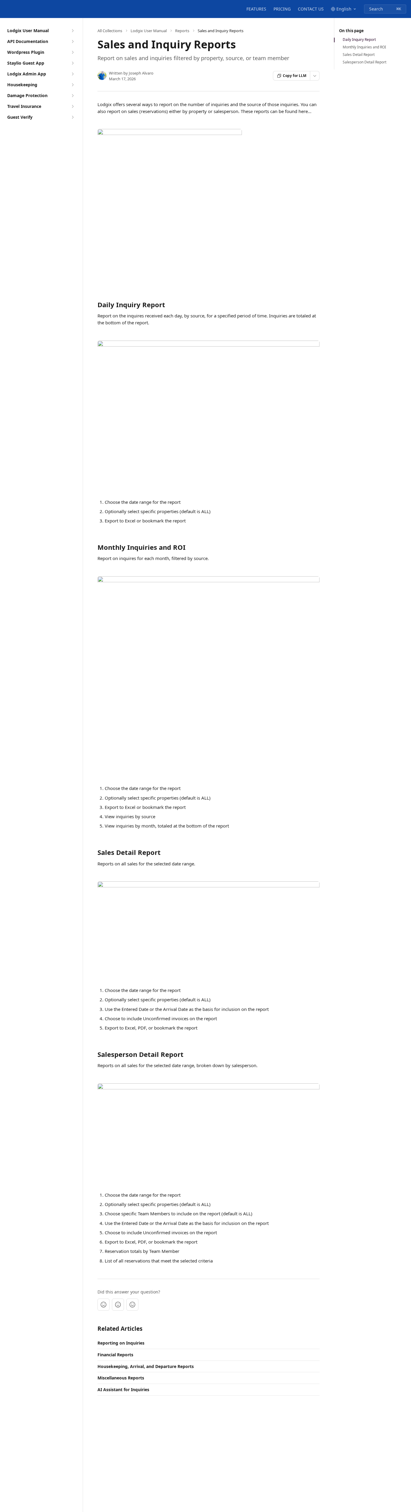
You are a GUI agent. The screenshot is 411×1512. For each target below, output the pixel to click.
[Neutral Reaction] (118, 1305)
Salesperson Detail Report (364, 62)
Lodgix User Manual (149, 30)
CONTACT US (311, 9)
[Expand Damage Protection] (72, 95)
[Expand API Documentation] (72, 41)
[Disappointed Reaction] (103, 1305)
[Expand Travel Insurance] (72, 106)
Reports (182, 30)
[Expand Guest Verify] (72, 117)
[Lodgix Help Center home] (6, 9)
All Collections (109, 30)
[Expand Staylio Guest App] (72, 63)
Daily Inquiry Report (359, 39)
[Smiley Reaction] (132, 1305)
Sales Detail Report (359, 54)
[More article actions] (315, 76)
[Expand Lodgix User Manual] (72, 30)
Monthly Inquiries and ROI (364, 47)
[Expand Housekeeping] (72, 85)
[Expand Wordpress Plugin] (72, 52)
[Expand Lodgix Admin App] (72, 74)
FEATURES (256, 9)
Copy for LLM (294, 75)
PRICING (282, 9)
